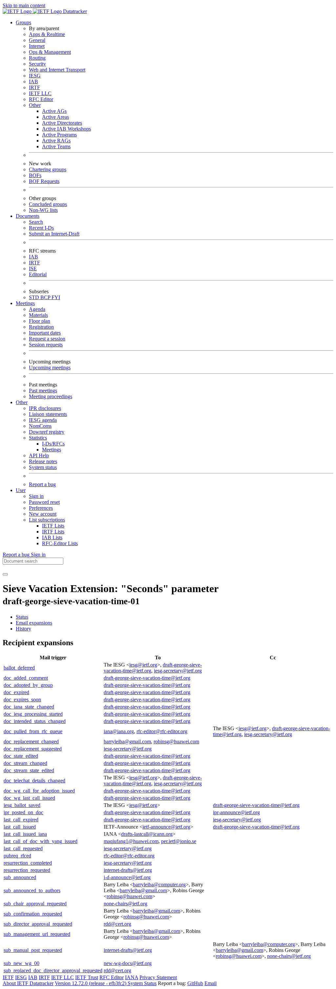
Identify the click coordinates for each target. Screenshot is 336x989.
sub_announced (20, 877)
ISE (33, 268)
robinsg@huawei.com (176, 741)
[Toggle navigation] (5, 574)
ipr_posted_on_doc (23, 812)
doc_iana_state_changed (29, 707)
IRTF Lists (53, 531)
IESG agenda (43, 420)
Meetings (51, 449)
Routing (37, 58)
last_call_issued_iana (25, 834)
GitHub (195, 983)
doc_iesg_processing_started (33, 714)
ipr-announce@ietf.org (236, 812)
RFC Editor (41, 99)
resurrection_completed (28, 863)
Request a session (47, 338)
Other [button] (22, 402)
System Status (142, 983)
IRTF (34, 87)
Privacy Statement (158, 977)
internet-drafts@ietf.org (128, 870)
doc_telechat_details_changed (34, 780)
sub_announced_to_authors (32, 890)
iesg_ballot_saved (22, 805)
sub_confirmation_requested (33, 914)
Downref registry (46, 432)
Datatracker (74, 11)
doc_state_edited (21, 756)
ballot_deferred (19, 667)
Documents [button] (27, 216)
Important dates (45, 333)
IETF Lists (53, 525)
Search (36, 222)
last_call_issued (20, 827)
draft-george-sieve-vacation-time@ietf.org (147, 678)
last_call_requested (23, 848)
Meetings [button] (25, 303)
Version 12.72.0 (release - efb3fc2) (91, 983)
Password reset (44, 502)
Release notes (43, 461)
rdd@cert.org (117, 924)
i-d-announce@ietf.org (127, 877)
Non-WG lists (43, 210)
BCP (46, 297)
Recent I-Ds (41, 228)
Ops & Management (50, 52)
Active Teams (56, 146)
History (23, 628)
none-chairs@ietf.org (125, 903)
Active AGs (54, 111)
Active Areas (55, 117)
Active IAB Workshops (66, 129)
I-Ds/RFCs (53, 443)
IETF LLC (40, 93)
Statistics (38, 438)
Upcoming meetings (50, 367)
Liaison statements (48, 414)
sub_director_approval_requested (38, 924)
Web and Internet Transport (57, 69)
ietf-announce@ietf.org (166, 827)
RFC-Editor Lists (60, 543)
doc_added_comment (26, 678)
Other (35, 105)
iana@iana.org (119, 731)
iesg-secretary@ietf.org (178, 670)
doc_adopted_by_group (28, 685)
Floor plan (39, 321)
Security (37, 64)
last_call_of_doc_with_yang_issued (40, 841)
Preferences (41, 508)
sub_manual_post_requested (33, 950)
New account (42, 514)
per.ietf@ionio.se (178, 841)
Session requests (46, 344)
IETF (8, 977)
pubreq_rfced (17, 855)
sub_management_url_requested (37, 934)
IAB (33, 81)
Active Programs (59, 134)
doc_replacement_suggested (33, 749)
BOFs (35, 175)
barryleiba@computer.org (159, 884)
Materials (38, 315)
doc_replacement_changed (31, 741)
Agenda (37, 309)
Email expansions (34, 623)
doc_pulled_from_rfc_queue (33, 731)
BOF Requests (44, 181)
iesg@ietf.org (143, 665)
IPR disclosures (45, 408)
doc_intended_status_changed (35, 721)
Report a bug (42, 484)
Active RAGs (56, 140)
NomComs (40, 426)
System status (43, 467)
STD (34, 297)
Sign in (36, 496)
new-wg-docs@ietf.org (128, 963)
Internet (37, 46)
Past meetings (43, 390)
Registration (41, 327)
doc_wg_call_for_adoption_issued (39, 790)
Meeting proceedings (50, 396)
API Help (39, 455)
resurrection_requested (27, 870)
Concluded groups (48, 204)
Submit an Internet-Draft (54, 234)
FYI (56, 297)
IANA (131, 977)
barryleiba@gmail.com (127, 741)
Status (22, 617)
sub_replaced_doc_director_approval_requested (53, 970)
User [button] (21, 490)
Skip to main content (24, 5)
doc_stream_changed (25, 763)
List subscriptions (47, 520)
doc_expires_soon (22, 699)
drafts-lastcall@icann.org (147, 834)
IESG (35, 75)
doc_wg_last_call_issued (29, 798)
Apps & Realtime (47, 34)
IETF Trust (86, 977)
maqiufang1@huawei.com (131, 841)
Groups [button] (23, 22)
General (37, 40)
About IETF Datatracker (28, 983)
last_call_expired (21, 819)
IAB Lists (52, 537)
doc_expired (16, 692)
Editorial (38, 274)
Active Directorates (62, 123)
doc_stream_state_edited (29, 770)
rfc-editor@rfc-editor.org (161, 731)
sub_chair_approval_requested (35, 903)
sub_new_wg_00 (21, 963)
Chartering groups (47, 169)
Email (210, 983)
